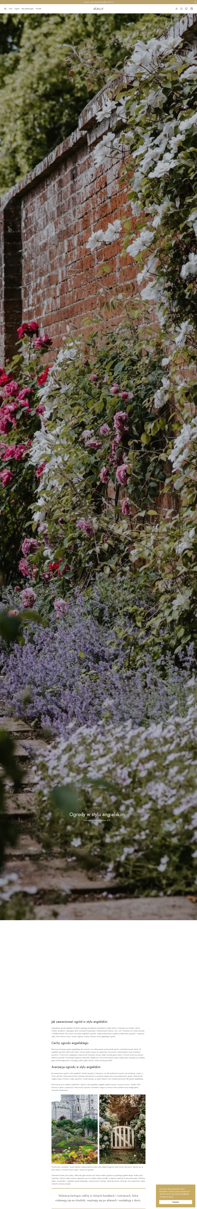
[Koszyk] (191, 9)
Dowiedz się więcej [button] (166, 1197)
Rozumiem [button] (175, 1202)
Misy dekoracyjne (28, 9)
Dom (10, 9)
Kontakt (38, 9)
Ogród (17, 9)
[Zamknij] (195, 2)
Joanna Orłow (93, 820)
